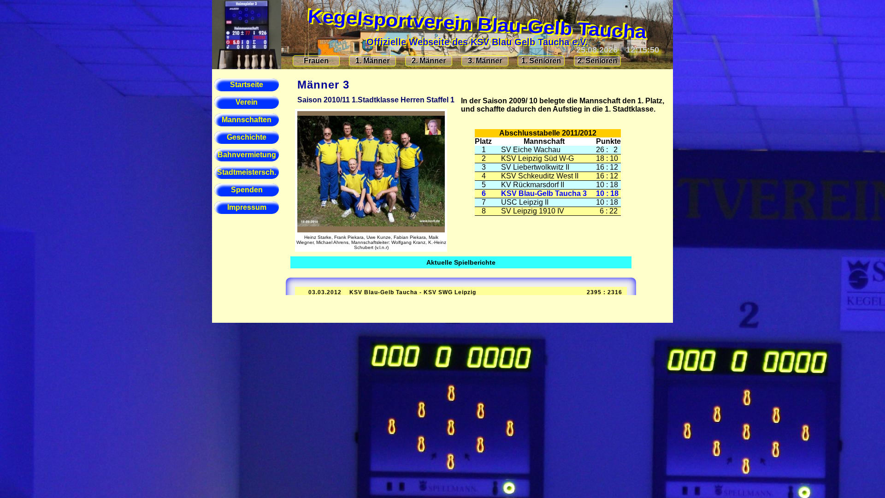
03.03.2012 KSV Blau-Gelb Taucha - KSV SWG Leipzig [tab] (459, 292)
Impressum (246, 207)
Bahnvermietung (247, 155)
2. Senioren (597, 61)
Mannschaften (246, 120)
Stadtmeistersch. (246, 172)
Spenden (247, 190)
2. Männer (429, 61)
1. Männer (372, 61)
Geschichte (246, 137)
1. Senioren (541, 61)
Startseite (246, 85)
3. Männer (485, 61)
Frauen (316, 61)
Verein (247, 102)
